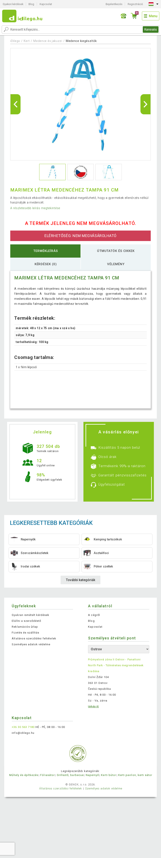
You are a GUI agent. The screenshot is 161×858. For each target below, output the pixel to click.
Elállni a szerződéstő (26, 620)
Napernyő (92, 775)
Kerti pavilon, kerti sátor (135, 775)
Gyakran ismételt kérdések (30, 615)
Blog (31, 4)
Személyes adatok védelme (31, 644)
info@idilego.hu (23, 732)
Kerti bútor (108, 775)
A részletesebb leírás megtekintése (35, 208)
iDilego (15, 41)
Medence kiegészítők (81, 41)
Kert (27, 41)
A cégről (94, 615)
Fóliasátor (47, 775)
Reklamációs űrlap (25, 626)
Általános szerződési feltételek (34, 638)
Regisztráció (135, 4)
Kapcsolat (46, 4)
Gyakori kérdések (13, 4)
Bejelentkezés (114, 4)
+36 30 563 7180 (23, 727)
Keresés (150, 29)
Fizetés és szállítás (25, 632)
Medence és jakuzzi (47, 41)
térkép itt (93, 706)
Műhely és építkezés (23, 775)
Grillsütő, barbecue (70, 775)
